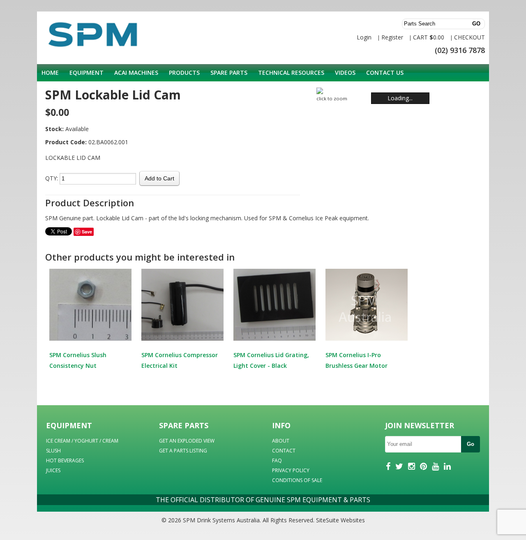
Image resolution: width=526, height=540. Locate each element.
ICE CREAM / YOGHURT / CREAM (82, 440)
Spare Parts (228, 72)
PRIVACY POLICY (290, 470)
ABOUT (280, 440)
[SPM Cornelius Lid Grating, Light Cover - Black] (274, 305)
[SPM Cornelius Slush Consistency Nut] (90, 305)
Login (364, 37)
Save (87, 231)
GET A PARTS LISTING (183, 450)
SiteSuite (327, 520)
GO (476, 24)
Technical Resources (291, 72)
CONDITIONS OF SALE (297, 480)
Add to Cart (159, 178)
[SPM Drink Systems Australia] (82, 38)
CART (420, 37)
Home (50, 72)
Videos (345, 72)
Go (470, 444)
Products (184, 72)
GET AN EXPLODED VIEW (187, 440)
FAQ (277, 460)
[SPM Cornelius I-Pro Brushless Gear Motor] (366, 305)
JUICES (53, 470)
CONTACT (283, 450)
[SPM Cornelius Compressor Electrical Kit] (182, 305)
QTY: (51, 178)
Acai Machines (136, 72)
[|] (398, 91)
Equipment (86, 72)
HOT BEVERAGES (65, 460)
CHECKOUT (469, 37)
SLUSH (53, 450)
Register (392, 37)
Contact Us (385, 72)
